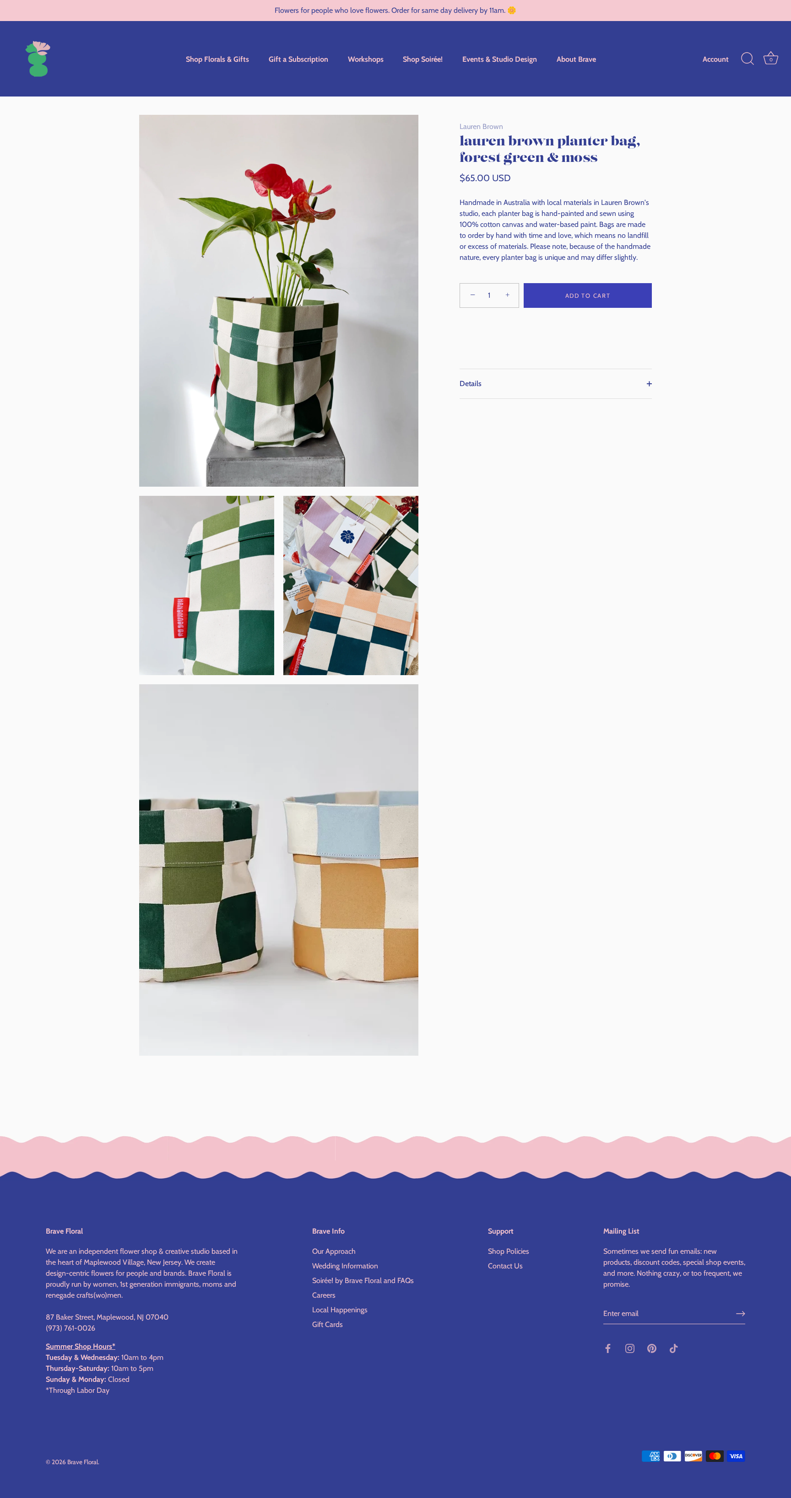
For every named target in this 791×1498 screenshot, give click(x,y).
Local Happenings (340, 1309)
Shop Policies (508, 1250)
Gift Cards (327, 1324)
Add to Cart (588, 295)
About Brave (576, 59)
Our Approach (334, 1250)
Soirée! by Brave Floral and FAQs (363, 1280)
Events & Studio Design (499, 59)
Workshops (366, 59)
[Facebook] (607, 1347)
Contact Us (505, 1265)
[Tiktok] (673, 1347)
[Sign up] (740, 1313)
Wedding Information (345, 1265)
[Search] (747, 59)
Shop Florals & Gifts (217, 59)
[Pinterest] (651, 1347)
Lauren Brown (481, 126)
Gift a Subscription (298, 59)
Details (471, 383)
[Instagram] (629, 1347)
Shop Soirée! (423, 59)
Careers (324, 1294)
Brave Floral (82, 1461)
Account (716, 59)
